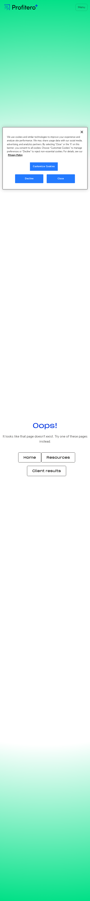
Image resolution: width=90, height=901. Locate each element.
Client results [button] (46, 471)
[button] (81, 7)
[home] (21, 7)
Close (61, 178)
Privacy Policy (15, 155)
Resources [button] (58, 457)
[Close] (81, 132)
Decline (29, 178)
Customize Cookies (44, 166)
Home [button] (29, 457)
